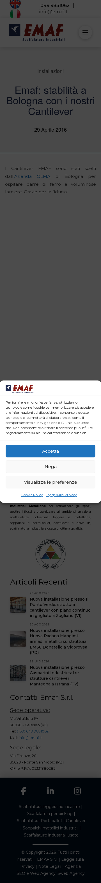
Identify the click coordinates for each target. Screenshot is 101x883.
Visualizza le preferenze (50, 482)
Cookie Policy (32, 495)
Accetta (50, 451)
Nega (51, 466)
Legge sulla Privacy (61, 495)
